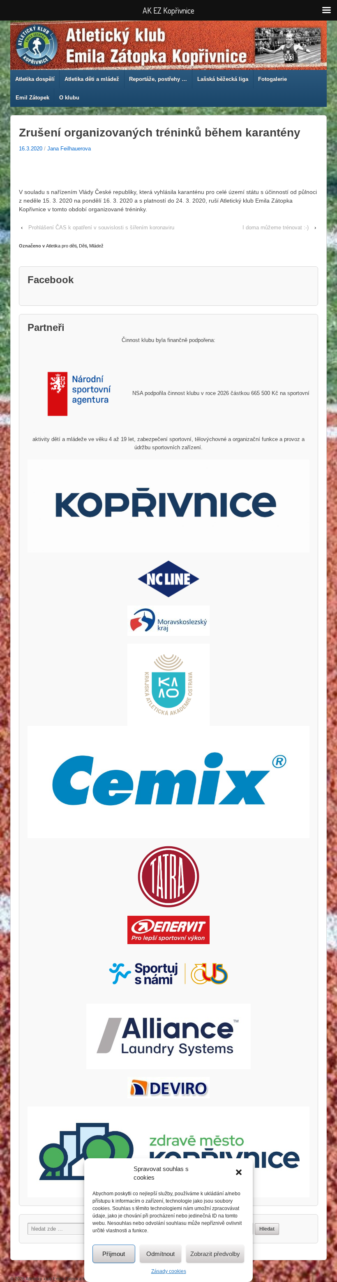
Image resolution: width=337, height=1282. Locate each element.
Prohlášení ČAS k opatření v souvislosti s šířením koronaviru (101, 227)
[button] (240, 1173)
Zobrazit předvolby (215, 1253)
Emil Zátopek (32, 98)
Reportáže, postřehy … (158, 79)
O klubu (69, 98)
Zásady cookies (168, 1271)
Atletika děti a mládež (92, 79)
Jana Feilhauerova (69, 149)
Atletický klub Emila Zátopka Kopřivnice (65, 1278)
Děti (83, 245)
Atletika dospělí (35, 79)
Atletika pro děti (61, 245)
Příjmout (113, 1253)
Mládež (96, 245)
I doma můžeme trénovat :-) (275, 227)
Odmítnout (160, 1253)
